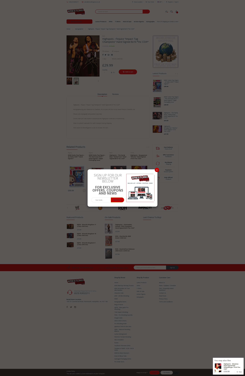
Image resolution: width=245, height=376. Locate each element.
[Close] (157, 170)
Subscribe (117, 200)
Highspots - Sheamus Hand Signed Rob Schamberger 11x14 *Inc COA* (232, 366)
